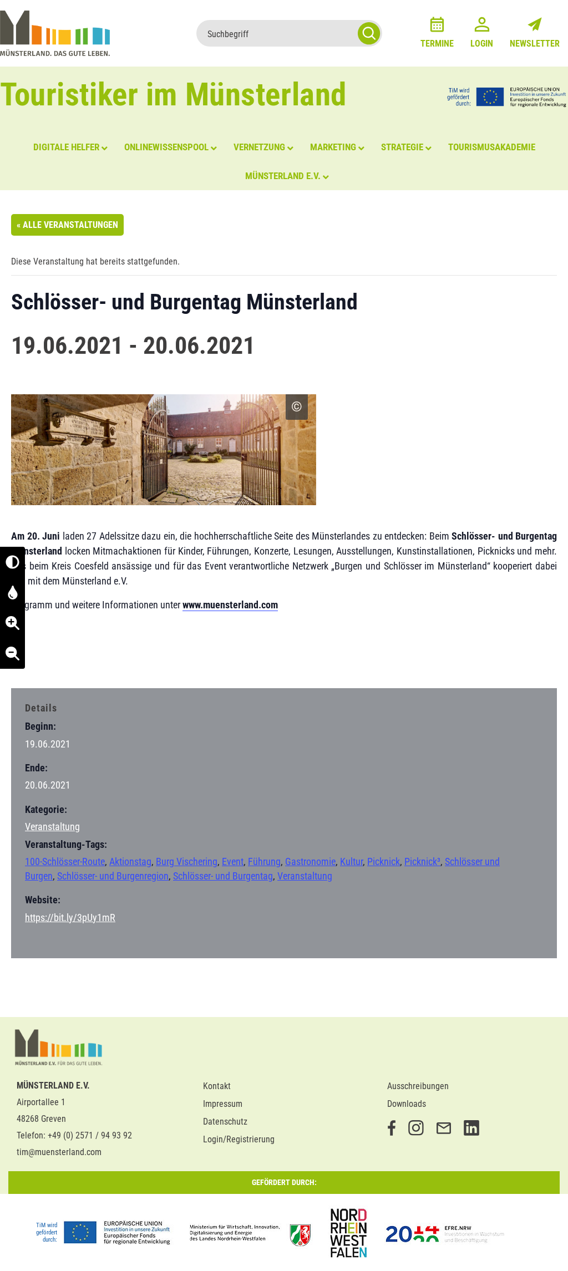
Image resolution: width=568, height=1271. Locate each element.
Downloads (406, 1104)
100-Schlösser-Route (65, 861)
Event (233, 861)
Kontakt (217, 1086)
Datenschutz (225, 1121)
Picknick (383, 861)
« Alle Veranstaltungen (67, 225)
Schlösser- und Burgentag (223, 876)
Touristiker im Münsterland (173, 94)
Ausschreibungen (418, 1086)
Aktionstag (130, 861)
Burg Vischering (186, 861)
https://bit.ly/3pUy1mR (70, 917)
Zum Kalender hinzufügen (69, 657)
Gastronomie (310, 861)
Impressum (222, 1104)
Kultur (351, 861)
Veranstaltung (52, 826)
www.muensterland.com (230, 605)
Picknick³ (422, 861)
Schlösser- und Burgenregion (113, 876)
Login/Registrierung (239, 1139)
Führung (264, 861)
